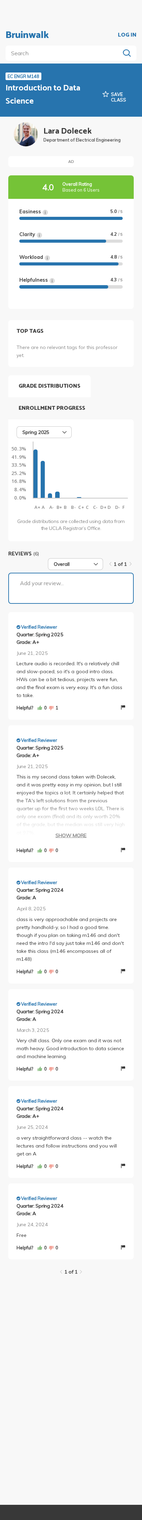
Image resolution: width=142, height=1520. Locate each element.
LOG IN (127, 35)
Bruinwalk (27, 35)
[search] (64, 53)
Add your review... (42, 583)
